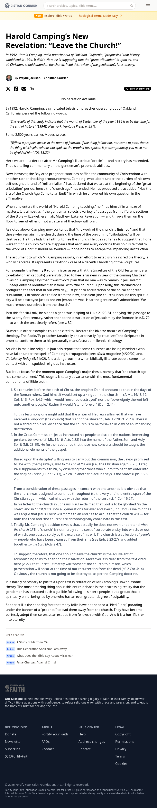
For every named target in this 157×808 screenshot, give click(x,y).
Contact (48, 749)
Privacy (120, 749)
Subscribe (12, 749)
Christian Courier (56, 78)
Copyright (123, 734)
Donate (10, 734)
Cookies (121, 763)
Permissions (124, 741)
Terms (120, 756)
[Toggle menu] (148, 6)
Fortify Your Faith (55, 734)
